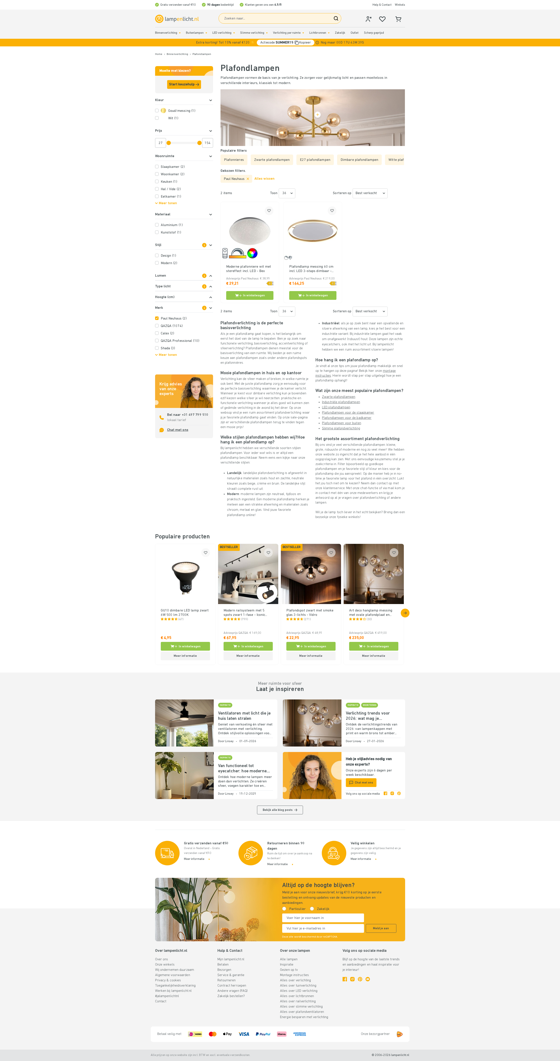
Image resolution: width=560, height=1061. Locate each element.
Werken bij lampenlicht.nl (173, 991)
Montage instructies (294, 975)
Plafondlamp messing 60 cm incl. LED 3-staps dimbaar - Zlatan (311, 269)
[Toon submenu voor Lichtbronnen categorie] (328, 32)
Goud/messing (182, 111)
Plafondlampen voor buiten (341, 423)
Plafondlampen (201, 54)
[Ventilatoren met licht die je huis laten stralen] (184, 723)
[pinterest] (399, 794)
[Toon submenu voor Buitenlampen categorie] (206, 32)
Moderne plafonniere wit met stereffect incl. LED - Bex (248, 269)
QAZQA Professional (180, 341)
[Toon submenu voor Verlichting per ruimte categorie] (303, 32)
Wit (173, 118)
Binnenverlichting (166, 33)
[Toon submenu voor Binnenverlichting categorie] (179, 32)
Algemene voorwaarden (172, 975)
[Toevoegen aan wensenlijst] (269, 210)
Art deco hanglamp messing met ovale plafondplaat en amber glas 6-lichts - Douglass (373, 613)
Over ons (161, 959)
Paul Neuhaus (174, 318)
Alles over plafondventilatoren (302, 1012)
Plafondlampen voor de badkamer (346, 418)
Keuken (169, 182)
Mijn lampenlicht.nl (230, 959)
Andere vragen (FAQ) (232, 991)
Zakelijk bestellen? (231, 996)
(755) (244, 619)
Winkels (400, 5)
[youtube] (368, 979)
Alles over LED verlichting (298, 991)
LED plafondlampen (336, 407)
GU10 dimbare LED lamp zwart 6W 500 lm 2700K (185, 613)
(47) (181, 619)
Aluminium (172, 225)
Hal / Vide (171, 189)
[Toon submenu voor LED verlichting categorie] (234, 32)
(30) (369, 619)
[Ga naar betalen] (405, 613)
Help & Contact (382, 5)
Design (168, 256)
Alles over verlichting (295, 980)
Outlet (355, 33)
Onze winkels (165, 964)
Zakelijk (340, 33)
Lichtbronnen (317, 33)
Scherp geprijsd (374, 33)
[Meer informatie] (317, 42)
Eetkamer (171, 196)
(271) (307, 619)
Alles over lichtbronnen (297, 996)
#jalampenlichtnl (167, 996)
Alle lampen (289, 959)
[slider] (168, 143)
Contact (160, 1001)
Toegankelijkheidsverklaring (175, 985)
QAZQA (172, 326)
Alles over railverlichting (298, 1001)
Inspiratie (286, 964)
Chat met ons (177, 430)
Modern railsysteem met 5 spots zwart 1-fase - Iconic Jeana (244, 613)
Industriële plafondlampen (341, 402)
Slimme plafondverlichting (341, 428)
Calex (167, 333)
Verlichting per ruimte (286, 33)
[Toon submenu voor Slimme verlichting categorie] (267, 32)
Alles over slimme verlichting (301, 1006)
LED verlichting (222, 33)
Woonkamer (172, 174)
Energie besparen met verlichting (304, 1017)
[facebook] (385, 794)
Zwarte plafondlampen (338, 397)
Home (158, 54)
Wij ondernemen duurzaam (174, 970)
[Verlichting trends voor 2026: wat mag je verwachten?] (312, 723)
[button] (280, 42)
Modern (169, 263)
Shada (168, 348)
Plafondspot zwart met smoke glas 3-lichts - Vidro (310, 613)
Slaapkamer (173, 167)
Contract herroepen (231, 985)
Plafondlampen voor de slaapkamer (348, 413)
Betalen (223, 964)
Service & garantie (230, 975)
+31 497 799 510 (195, 415)
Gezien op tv (289, 970)
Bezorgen (224, 970)
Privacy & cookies (168, 980)
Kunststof (171, 232)
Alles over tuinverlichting (298, 985)
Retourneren (226, 980)
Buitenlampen (194, 33)
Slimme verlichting (252, 33)
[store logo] (177, 19)
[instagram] (392, 794)
